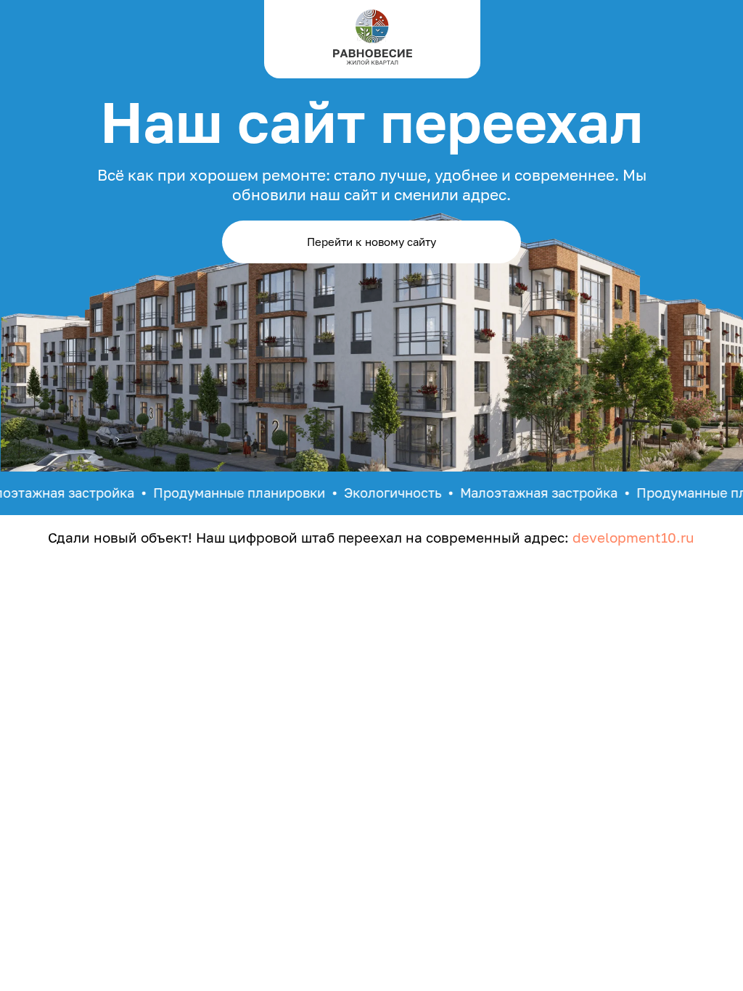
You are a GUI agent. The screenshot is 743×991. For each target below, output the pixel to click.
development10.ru (633, 537)
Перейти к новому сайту (371, 241)
